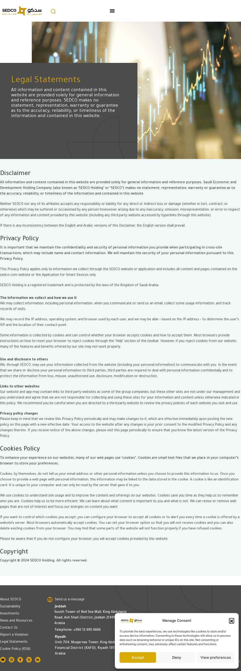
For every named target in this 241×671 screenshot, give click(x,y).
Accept (138, 657)
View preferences (216, 657)
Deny (176, 657)
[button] (231, 620)
